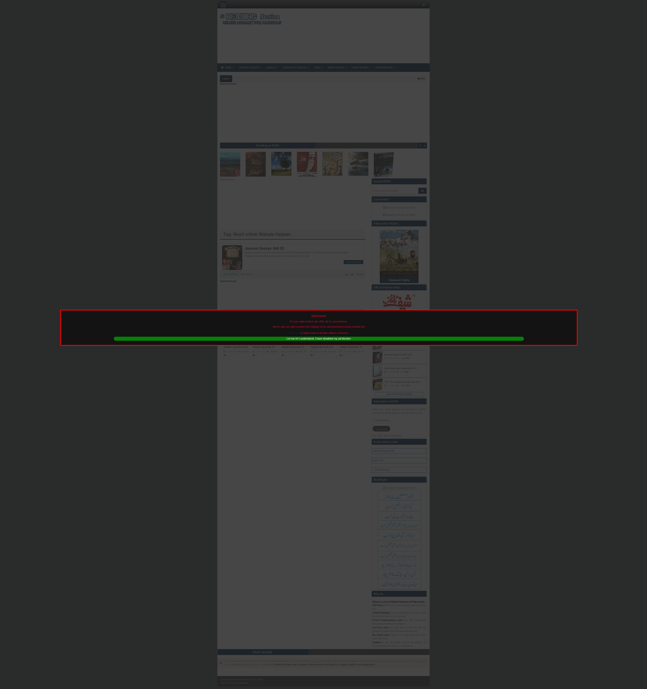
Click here (294, 333)
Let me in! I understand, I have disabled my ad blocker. (319, 338)
